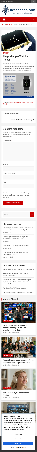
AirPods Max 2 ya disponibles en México (16, 245)
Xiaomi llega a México (12, 114)
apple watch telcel (27, 102)
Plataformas (8, 320)
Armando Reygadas (22, 63)
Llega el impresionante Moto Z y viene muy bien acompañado (17, 282)
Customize (18, 434)
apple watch (17, 102)
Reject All (18, 439)
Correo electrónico (9, 173)
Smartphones (8, 355)
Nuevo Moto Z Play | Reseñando (13, 280)
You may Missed (10, 299)
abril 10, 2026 (7, 365)
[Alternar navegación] (4, 19)
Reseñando (16, 332)
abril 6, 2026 (6, 397)
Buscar (32, 214)
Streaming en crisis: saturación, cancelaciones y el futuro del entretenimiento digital (16, 327)
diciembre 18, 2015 (9, 63)
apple (11, 102)
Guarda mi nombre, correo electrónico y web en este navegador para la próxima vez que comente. (18, 195)
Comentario (7, 140)
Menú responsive (33, 1)
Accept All (18, 443)
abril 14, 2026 (7, 332)
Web (4, 182)
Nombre (6, 164)
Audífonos (7, 388)
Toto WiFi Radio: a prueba (18, 288)
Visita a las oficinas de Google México (21, 269)
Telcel (5, 104)
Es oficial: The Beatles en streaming (20, 120)
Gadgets (6, 53)
